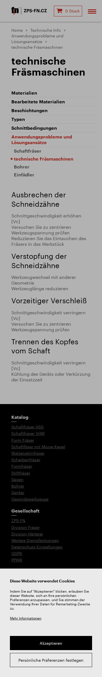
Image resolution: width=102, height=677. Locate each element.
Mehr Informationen (25, 618)
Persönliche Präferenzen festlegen (51, 660)
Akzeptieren (51, 643)
